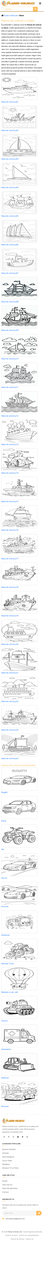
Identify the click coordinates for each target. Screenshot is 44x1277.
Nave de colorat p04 (9, 187)
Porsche (4, 906)
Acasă (5, 15)
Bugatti (4, 792)
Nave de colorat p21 (9, 673)
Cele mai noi (7, 1185)
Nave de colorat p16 (9, 530)
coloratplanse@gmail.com (15, 1219)
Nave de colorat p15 (9, 501)
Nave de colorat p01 (9, 102)
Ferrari (4, 878)
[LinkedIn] (27, 1137)
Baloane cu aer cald (9, 992)
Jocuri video (7, 1160)
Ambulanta (6, 1049)
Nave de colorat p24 (9, 758)
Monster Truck (7, 963)
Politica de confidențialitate (29, 1235)
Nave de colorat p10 (9, 359)
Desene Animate (9, 1149)
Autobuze (5, 935)
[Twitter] (22, 1137)
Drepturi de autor (11, 1235)
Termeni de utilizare (17, 1239)
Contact (5, 1192)
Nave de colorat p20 (9, 644)
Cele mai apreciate (10, 1188)
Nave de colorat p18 (9, 587)
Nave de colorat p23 (9, 730)
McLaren (5, 1106)
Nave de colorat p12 (9, 416)
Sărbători (6, 1164)
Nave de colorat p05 (9, 216)
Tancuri (4, 1020)
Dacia (3, 821)
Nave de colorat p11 (9, 387)
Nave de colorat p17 (9, 559)
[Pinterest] (8, 1137)
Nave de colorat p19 (9, 616)
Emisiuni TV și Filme (10, 1168)
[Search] (35, 9)
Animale (5, 1153)
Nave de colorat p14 (9, 473)
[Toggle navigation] (40, 3)
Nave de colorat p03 (9, 159)
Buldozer (5, 1078)
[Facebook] (4, 1137)
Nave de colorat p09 (9, 330)
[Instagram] (13, 1137)
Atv (2, 849)
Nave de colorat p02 (9, 130)
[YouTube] (18, 1137)
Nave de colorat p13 (9, 444)
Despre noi (30, 1239)
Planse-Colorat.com (15, 1232)
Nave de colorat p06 (9, 245)
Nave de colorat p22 (9, 701)
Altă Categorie (8, 1157)
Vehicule (13, 15)
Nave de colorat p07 (9, 273)
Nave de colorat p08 (9, 302)
